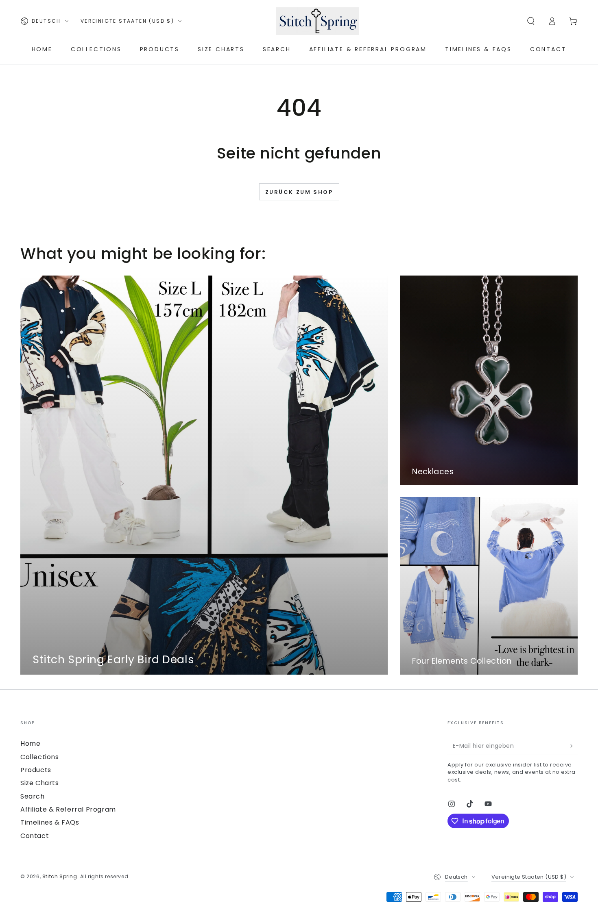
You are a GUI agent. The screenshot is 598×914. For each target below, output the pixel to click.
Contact (34, 835)
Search (32, 796)
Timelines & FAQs (49, 822)
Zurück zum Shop (299, 192)
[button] (530, 21)
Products (35, 770)
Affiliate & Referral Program (68, 809)
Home (30, 743)
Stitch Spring (59, 876)
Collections (39, 757)
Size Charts (39, 783)
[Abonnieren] (573, 746)
